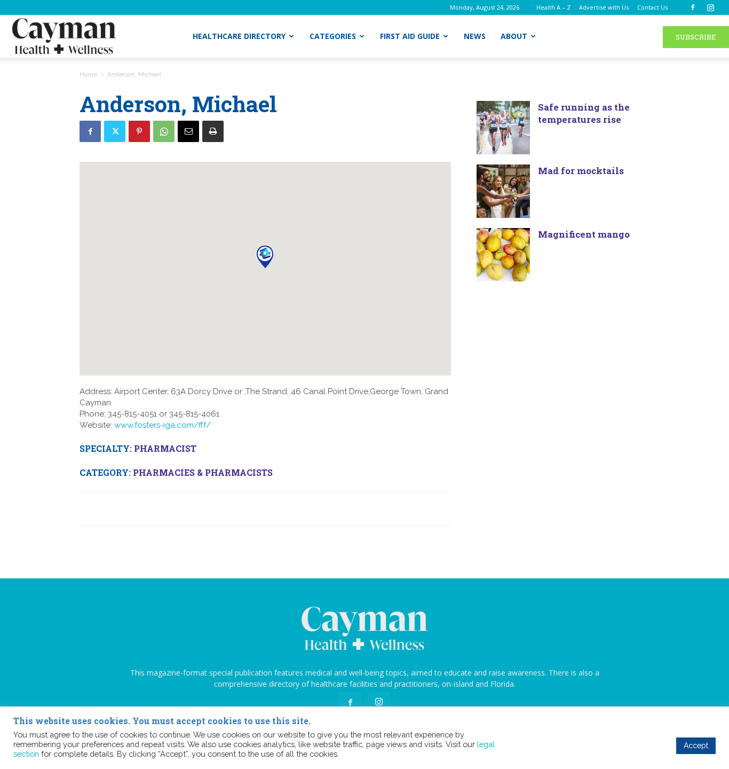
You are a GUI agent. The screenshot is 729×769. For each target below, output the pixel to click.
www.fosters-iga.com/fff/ (162, 425)
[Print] (213, 131)
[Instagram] (710, 7)
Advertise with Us (604, 7)
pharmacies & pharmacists (203, 472)
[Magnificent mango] (503, 254)
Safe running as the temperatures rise (584, 113)
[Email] (188, 131)
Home (88, 74)
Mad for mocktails (581, 170)
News (475, 36)
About (514, 36)
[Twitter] (114, 131)
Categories (333, 36)
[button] (265, 257)
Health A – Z (553, 7)
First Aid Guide (410, 36)
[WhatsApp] (164, 131)
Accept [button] (696, 745)
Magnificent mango (584, 234)
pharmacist (165, 448)
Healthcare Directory (239, 36)
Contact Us (652, 7)
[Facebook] (693, 7)
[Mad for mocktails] (503, 191)
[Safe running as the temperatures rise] (503, 127)
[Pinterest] (139, 131)
